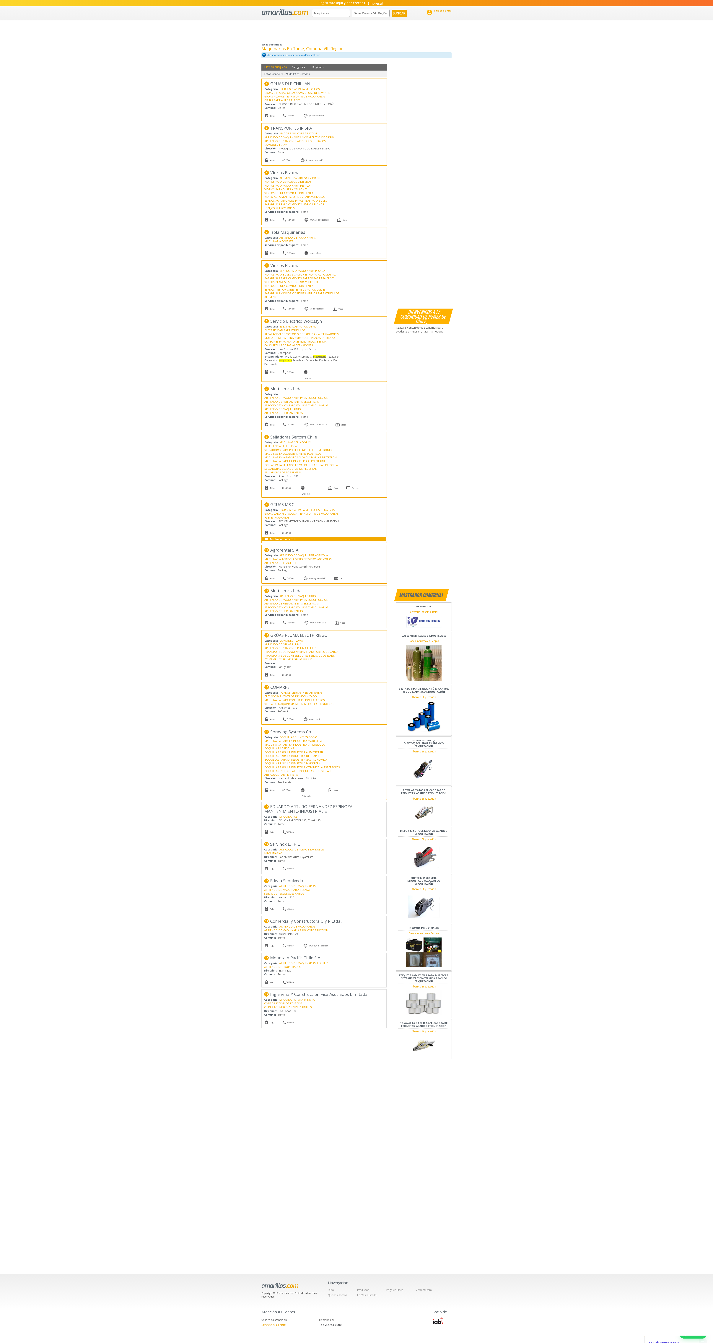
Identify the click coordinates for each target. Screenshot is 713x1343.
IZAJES (268, 659)
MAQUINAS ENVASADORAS (281, 453)
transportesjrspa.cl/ (314, 160)
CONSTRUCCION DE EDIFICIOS (283, 1003)
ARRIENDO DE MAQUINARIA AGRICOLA (303, 555)
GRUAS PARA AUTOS (277, 100)
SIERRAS (297, 692)
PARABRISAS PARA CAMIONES (283, 204)
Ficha (272, 116)
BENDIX (321, 341)
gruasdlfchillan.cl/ (317, 115)
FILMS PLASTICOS (310, 453)
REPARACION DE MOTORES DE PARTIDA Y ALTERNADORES (301, 334)
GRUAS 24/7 (328, 510)
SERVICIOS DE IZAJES (322, 655)
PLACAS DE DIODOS (323, 338)
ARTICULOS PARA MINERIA (281, 774)
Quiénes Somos (337, 1295)
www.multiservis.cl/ (318, 424)
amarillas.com (284, 12)
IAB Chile (438, 1320)
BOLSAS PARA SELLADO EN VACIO (285, 465)
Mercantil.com (424, 1290)
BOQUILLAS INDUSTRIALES (281, 771)
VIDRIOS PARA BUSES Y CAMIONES (285, 189)
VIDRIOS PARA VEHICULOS (280, 181)
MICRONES (325, 450)
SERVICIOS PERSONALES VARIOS (284, 893)
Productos (363, 1290)
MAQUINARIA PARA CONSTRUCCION (287, 700)
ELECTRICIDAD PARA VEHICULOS (284, 330)
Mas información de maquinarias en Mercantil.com (293, 55)
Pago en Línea (394, 1290)
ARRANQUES (302, 338)
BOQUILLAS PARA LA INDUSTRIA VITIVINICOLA (293, 767)
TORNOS (285, 692)
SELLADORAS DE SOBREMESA (283, 472)
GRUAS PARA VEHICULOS (304, 89)
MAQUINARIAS (288, 816)
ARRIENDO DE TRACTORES (281, 563)
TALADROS (318, 700)
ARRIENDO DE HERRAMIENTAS (283, 413)
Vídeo (345, 220)
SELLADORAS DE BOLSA (323, 465)
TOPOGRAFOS (317, 141)
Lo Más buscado (367, 1295)
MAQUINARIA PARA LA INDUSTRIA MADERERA (293, 741)
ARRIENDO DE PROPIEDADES (282, 967)
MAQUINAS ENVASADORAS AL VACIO (287, 457)
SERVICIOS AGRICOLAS (318, 559)
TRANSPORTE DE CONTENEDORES (286, 655)
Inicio (331, 1290)
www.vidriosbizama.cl (319, 220)
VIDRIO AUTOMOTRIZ (278, 196)
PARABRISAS (301, 178)
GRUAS (283, 89)
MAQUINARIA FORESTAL (279, 241)
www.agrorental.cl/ (317, 578)
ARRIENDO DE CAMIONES (280, 141)
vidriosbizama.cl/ (317, 308)
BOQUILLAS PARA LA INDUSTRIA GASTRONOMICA (295, 759)
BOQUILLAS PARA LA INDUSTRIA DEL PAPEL (292, 756)
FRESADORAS (272, 696)
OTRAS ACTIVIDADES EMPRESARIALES (288, 1007)
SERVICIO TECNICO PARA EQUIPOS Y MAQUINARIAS (296, 405)
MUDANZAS (282, 517)
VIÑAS (299, 559)
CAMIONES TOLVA (275, 144)
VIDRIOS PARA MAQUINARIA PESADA (287, 185)
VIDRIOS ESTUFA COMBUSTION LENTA (288, 193)
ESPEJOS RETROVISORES (279, 208)
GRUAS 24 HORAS (275, 92)
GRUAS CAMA (295, 92)
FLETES (295, 100)
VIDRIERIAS (305, 181)
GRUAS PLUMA (303, 659)
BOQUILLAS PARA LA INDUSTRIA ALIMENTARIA (293, 752)
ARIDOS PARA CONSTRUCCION (298, 133)
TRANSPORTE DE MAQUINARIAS (305, 96)
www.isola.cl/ (315, 253)
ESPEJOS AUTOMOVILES (279, 200)
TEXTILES (322, 963)
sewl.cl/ (308, 378)
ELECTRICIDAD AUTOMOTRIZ (298, 326)
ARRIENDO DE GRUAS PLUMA (282, 644)
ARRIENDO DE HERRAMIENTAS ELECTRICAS (291, 401)
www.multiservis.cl (318, 622)
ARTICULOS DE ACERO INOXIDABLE (301, 849)
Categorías (298, 67)
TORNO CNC (326, 704)
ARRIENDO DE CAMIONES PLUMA (285, 648)
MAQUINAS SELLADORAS (295, 442)
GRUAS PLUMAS (274, 96)
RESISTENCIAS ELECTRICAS (281, 446)
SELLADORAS (272, 468)
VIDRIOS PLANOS (313, 204)
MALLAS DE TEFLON (324, 457)
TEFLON (312, 450)
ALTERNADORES (302, 345)
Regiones (318, 67)
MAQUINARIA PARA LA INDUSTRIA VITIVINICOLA (294, 744)
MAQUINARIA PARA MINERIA (297, 999)
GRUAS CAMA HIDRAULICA (280, 513)
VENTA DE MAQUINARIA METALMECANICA (291, 704)
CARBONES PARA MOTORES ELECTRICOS (290, 341)
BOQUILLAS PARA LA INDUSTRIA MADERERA (292, 763)
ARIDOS (302, 141)
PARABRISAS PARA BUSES (311, 200)
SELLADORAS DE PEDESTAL (299, 468)
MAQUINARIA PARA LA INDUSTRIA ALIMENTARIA (294, 461)
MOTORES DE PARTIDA (279, 338)
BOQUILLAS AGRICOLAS (279, 748)
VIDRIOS (315, 178)
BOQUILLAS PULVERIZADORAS (298, 737)
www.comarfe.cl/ (316, 719)
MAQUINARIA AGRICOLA (279, 559)
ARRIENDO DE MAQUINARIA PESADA (287, 889)
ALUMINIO (285, 178)
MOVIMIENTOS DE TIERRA (318, 137)
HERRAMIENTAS (313, 692)
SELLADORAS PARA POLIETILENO (285, 450)
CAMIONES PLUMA (291, 640)
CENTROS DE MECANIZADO (299, 696)
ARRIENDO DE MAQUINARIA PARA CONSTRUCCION (296, 398)
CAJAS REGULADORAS (277, 345)
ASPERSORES (332, 767)
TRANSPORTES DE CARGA (322, 651)
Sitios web (306, 494)
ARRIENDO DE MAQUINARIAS (282, 137)
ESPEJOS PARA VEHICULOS (309, 196)
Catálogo (355, 488)
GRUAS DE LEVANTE (317, 92)
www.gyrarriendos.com (318, 945)
